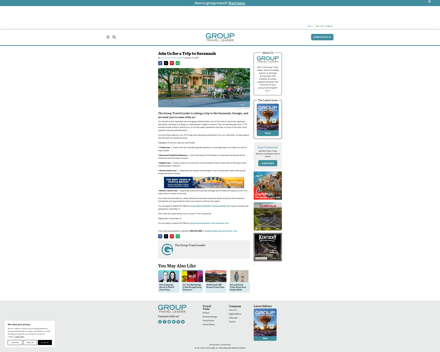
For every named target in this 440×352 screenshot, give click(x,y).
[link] (160, 63)
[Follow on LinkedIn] (183, 322)
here (267, 90)
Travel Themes (209, 324)
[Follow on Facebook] (164, 322)
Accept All (44, 342)
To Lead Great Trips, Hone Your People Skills (238, 287)
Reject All (30, 342)
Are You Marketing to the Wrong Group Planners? (192, 287)
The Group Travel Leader (172, 57)
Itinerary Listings (210, 316)
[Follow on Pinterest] (178, 322)
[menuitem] (108, 37)
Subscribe (233, 317)
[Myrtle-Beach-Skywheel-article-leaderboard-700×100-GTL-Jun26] (204, 187)
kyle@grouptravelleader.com (223, 231)
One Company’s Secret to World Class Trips (166, 287)
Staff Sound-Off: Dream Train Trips (215, 286)
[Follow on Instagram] (169, 322)
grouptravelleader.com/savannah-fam (211, 223)
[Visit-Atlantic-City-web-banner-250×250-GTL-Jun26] (268, 199)
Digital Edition (235, 314)
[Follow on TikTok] (174, 322)
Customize (15, 342)
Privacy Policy (214, 345)
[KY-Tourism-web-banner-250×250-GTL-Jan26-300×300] (268, 260)
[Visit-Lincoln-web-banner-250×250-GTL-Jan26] (268, 230)
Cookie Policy (19, 337)
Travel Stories (208, 320)
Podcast (206, 312)
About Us (233, 310)
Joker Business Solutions (236, 348)
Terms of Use (226, 345)
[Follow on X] (160, 322)
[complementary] (30, 334)
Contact (232, 321)
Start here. (237, 2)
